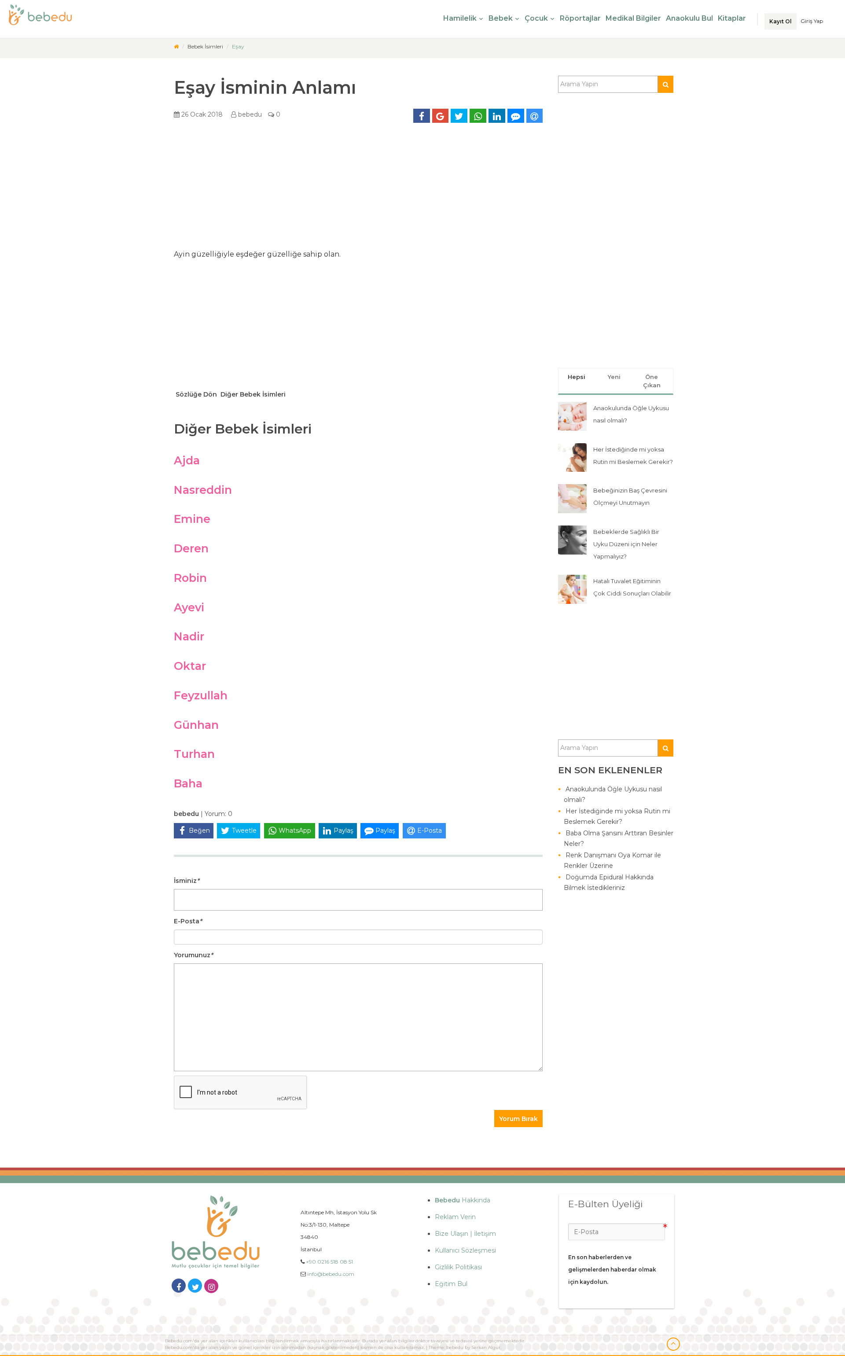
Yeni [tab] (614, 376)
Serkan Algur (485, 1347)
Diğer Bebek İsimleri (252, 394)
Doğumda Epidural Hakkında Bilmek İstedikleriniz (609, 882)
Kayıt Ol (780, 21)
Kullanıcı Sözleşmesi (465, 1250)
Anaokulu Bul (689, 18)
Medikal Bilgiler (633, 18)
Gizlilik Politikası (458, 1267)
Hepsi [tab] (576, 376)
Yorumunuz (193, 955)
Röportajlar (580, 18)
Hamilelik (460, 18)
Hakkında (462, 1200)
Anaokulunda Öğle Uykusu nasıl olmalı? (613, 794)
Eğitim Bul (451, 1284)
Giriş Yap (812, 21)
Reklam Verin (455, 1217)
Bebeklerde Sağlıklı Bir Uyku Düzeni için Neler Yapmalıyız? (626, 544)
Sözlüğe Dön (195, 394)
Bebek (501, 18)
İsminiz (186, 881)
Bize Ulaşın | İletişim (465, 1234)
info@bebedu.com (330, 1274)
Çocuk (536, 18)
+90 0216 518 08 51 (329, 1261)
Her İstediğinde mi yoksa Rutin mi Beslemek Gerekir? (617, 816)
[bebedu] (176, 46)
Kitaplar (732, 18)
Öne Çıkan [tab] (652, 381)
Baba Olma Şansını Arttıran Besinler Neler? (618, 838)
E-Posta (188, 921)
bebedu (249, 114)
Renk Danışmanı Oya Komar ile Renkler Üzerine (612, 860)
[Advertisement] (358, 189)
